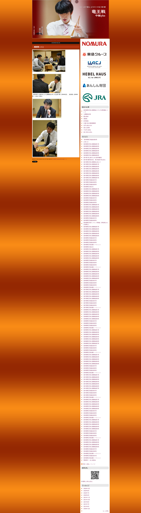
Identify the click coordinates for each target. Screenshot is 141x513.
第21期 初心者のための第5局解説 (93, 157)
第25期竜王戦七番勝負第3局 (91, 253)
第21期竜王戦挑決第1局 (90, 180)
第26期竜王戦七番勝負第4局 (91, 276)
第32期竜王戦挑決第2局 (90, 413)
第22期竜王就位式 (88, 186)
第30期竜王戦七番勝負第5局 (91, 363)
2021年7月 (86, 504)
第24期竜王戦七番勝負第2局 (91, 229)
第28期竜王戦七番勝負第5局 (91, 319)
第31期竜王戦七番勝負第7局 (91, 388)
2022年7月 (86, 493)
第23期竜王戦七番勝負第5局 (91, 213)
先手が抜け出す (88, 125)
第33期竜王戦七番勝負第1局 (91, 420)
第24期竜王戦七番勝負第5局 (91, 235)
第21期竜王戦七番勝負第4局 (91, 171)
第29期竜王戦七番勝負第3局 (91, 334)
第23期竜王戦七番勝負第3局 (91, 209)
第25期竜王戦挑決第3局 (90, 265)
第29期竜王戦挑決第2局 (90, 348)
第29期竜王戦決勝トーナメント (92, 352)
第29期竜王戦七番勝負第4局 (91, 336)
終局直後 (86, 121)
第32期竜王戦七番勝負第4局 (91, 406)
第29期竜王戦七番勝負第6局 (91, 341)
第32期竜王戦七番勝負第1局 (91, 399)
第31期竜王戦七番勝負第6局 (91, 386)
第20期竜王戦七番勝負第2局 (91, 146)
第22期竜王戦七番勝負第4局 (91, 195)
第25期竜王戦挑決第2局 (90, 262)
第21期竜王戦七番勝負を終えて (92, 162)
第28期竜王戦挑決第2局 (90, 323)
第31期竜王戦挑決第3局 (90, 395)
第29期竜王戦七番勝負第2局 (91, 332)
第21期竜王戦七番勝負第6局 (91, 175)
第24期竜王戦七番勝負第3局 (91, 231)
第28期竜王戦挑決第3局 (90, 325)
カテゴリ (85, 136)
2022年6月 (86, 495)
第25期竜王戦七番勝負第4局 (91, 256)
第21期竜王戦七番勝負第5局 (91, 173)
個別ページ (65, 159)
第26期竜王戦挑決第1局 (90, 280)
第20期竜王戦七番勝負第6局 (91, 155)
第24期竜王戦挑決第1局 (90, 238)
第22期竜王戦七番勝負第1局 (91, 189)
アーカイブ (85, 485)
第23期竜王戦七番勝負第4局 (91, 211)
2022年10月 (87, 488)
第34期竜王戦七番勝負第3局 (91, 444)
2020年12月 (87, 508)
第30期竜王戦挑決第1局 (90, 366)
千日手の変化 (87, 130)
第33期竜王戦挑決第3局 (90, 435)
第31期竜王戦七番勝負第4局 (91, 381)
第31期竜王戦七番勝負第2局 (91, 377)
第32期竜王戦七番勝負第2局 (91, 402)
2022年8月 (86, 490)
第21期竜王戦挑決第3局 (90, 184)
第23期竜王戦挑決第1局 (90, 218)
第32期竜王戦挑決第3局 (90, 415)
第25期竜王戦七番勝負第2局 (91, 251)
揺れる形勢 (87, 127)
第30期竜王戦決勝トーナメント (92, 372)
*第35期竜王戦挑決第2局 (90, 139)
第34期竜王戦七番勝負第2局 (91, 442)
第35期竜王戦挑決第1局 (90, 455)
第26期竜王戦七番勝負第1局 (91, 269)
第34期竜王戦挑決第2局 (90, 451)
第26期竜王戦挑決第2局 (90, 283)
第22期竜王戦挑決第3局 (90, 202)
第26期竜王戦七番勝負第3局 (91, 274)
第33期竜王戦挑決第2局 (90, 433)
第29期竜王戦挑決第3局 (90, 350)
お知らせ (86, 142)
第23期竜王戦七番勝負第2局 (91, 207)
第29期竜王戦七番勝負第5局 (91, 339)
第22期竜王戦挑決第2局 (90, 200)
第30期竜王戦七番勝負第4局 (91, 361)
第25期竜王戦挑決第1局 (90, 260)
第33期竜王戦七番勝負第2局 (91, 422)
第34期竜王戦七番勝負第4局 (91, 446)
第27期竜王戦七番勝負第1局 (91, 289)
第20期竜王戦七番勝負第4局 (91, 151)
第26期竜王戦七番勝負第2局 (91, 271)
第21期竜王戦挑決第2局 (90, 182)
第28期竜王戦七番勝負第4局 (91, 316)
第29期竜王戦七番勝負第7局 (91, 343)
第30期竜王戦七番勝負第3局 (91, 359)
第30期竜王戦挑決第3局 (90, 370)
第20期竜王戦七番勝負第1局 (91, 144)
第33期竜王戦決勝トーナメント (92, 437)
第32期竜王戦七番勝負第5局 (91, 408)
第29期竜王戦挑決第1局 (90, 345)
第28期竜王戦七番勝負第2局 (91, 312)
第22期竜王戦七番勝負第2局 (91, 191)
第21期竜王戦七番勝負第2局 (91, 166)
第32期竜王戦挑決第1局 (90, 411)
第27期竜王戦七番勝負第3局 (91, 294)
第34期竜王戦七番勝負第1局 (91, 440)
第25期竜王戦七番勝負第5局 (91, 258)
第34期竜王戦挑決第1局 (90, 449)
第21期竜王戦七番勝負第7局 (91, 177)
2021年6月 (86, 506)
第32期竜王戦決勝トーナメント (92, 417)
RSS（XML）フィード (89, 464)
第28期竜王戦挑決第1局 (90, 321)
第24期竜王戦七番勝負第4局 (91, 233)
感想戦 (85, 118)
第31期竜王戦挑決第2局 (90, 393)
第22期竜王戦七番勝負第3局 (91, 193)
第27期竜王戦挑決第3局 (90, 305)
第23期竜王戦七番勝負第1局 (91, 204)
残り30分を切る (88, 132)
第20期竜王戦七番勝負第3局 (91, 148)
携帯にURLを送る (87, 481)
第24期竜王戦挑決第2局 (90, 240)
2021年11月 (87, 497)
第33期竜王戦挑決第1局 (90, 431)
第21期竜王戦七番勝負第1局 (91, 164)
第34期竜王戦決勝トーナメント (92, 453)
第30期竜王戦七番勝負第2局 (91, 357)
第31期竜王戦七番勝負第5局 (91, 384)
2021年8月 (86, 502)
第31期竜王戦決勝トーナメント (92, 397)
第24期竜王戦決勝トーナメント (92, 244)
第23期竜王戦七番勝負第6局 (91, 216)
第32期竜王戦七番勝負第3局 (91, 404)
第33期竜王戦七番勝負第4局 (91, 426)
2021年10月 (87, 499)
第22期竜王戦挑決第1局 (90, 198)
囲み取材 (86, 116)
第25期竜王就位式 (88, 247)
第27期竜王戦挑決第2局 (90, 303)
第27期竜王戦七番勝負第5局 (91, 298)
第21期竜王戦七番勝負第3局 (91, 168)
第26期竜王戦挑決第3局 (57, 159)
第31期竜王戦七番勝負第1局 (91, 375)
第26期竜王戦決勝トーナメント (92, 287)
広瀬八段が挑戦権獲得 (90, 123)
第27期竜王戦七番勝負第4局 (91, 296)
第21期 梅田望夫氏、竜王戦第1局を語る (94, 159)
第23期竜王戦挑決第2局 (90, 220)
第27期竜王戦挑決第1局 (90, 301)
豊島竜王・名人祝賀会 (90, 460)
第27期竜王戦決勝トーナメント (92, 307)
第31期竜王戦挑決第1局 (90, 390)
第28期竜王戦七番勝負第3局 (91, 314)
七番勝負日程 (87, 114)
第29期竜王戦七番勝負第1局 (91, 330)
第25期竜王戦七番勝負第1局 (91, 249)
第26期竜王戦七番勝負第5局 (91, 278)
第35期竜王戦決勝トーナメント (92, 458)
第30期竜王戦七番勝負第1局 (91, 354)
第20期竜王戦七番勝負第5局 (91, 153)
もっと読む (106, 511)
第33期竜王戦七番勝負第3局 (91, 424)
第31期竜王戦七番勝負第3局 (91, 379)
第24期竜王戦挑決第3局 (90, 242)
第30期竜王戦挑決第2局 (90, 368)
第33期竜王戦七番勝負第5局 (91, 428)
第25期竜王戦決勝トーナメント (92, 267)
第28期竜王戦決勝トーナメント (92, 328)
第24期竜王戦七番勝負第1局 (91, 226)
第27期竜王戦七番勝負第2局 (91, 292)
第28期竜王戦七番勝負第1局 (91, 310)
